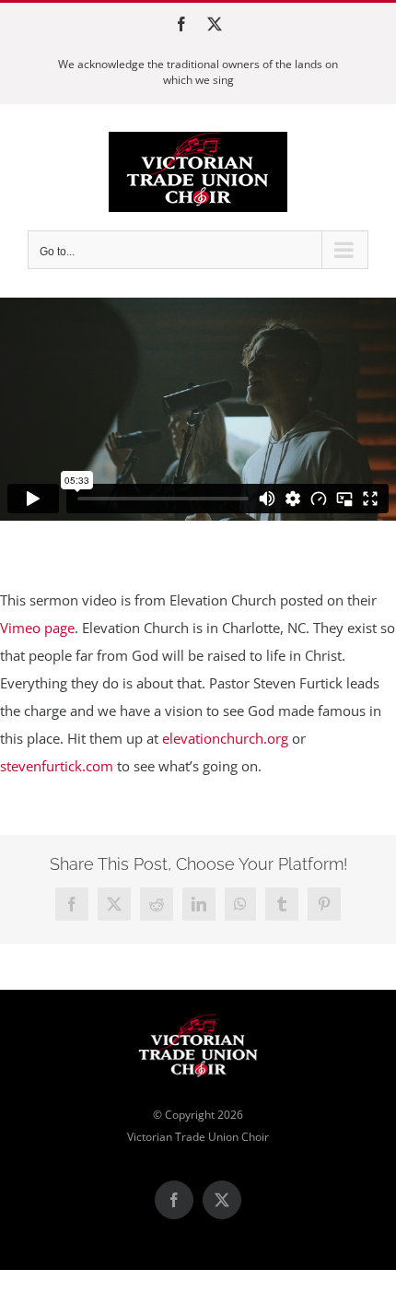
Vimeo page (37, 627)
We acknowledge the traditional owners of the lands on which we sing (198, 72)
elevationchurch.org (225, 738)
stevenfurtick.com (56, 766)
